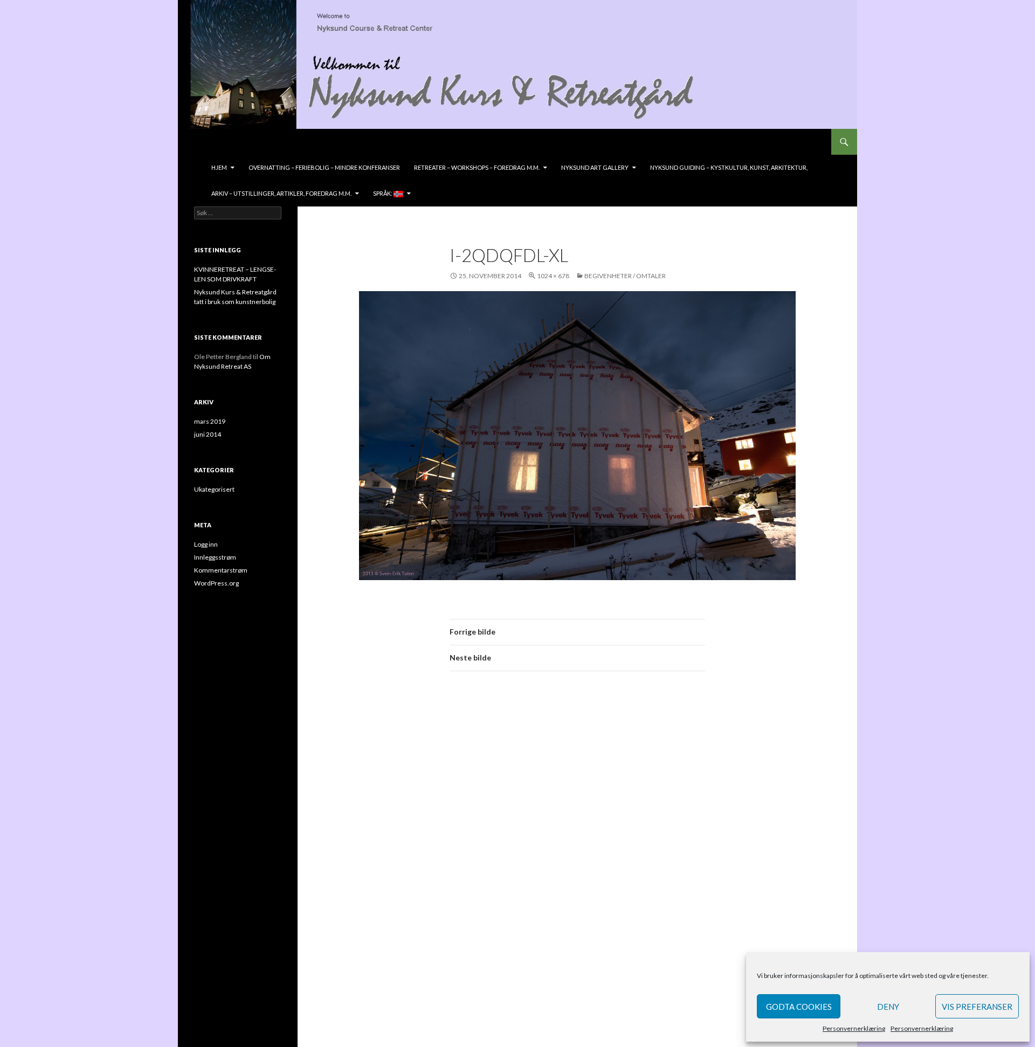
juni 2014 (207, 434)
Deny (888, 1006)
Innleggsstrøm (215, 557)
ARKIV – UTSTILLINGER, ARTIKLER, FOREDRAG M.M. (281, 193)
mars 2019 (209, 421)
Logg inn (206, 544)
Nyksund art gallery (595, 167)
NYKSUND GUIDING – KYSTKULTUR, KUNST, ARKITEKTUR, (729, 167)
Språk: (383, 193)
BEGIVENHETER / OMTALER (625, 276)
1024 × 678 (553, 276)
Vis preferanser (977, 1006)
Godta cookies (799, 1006)
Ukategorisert (214, 489)
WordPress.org (216, 583)
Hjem (219, 167)
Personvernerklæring (854, 1028)
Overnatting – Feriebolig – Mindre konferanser (324, 167)
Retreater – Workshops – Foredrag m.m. (477, 167)
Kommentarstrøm (220, 570)
